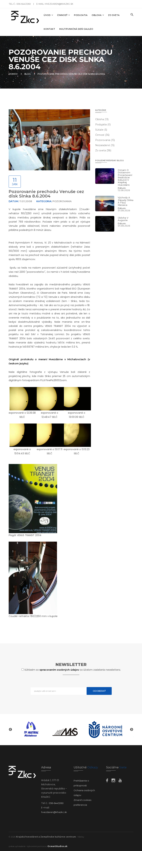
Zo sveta (113, 15)
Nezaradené (104, 145)
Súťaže (101, 129)
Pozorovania (105, 140)
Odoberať (99, 691)
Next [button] (131, 729)
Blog (27, 74)
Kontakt (49, 29)
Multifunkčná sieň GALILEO (76, 29)
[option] (36, 729)
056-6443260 (23, 4)
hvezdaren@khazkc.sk (59, 4)
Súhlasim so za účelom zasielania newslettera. (72, 669)
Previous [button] (10, 729)
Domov (13, 74)
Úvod (47, 15)
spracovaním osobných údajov (59, 669)
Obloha (97, 15)
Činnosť (62, 15)
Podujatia (80, 15)
